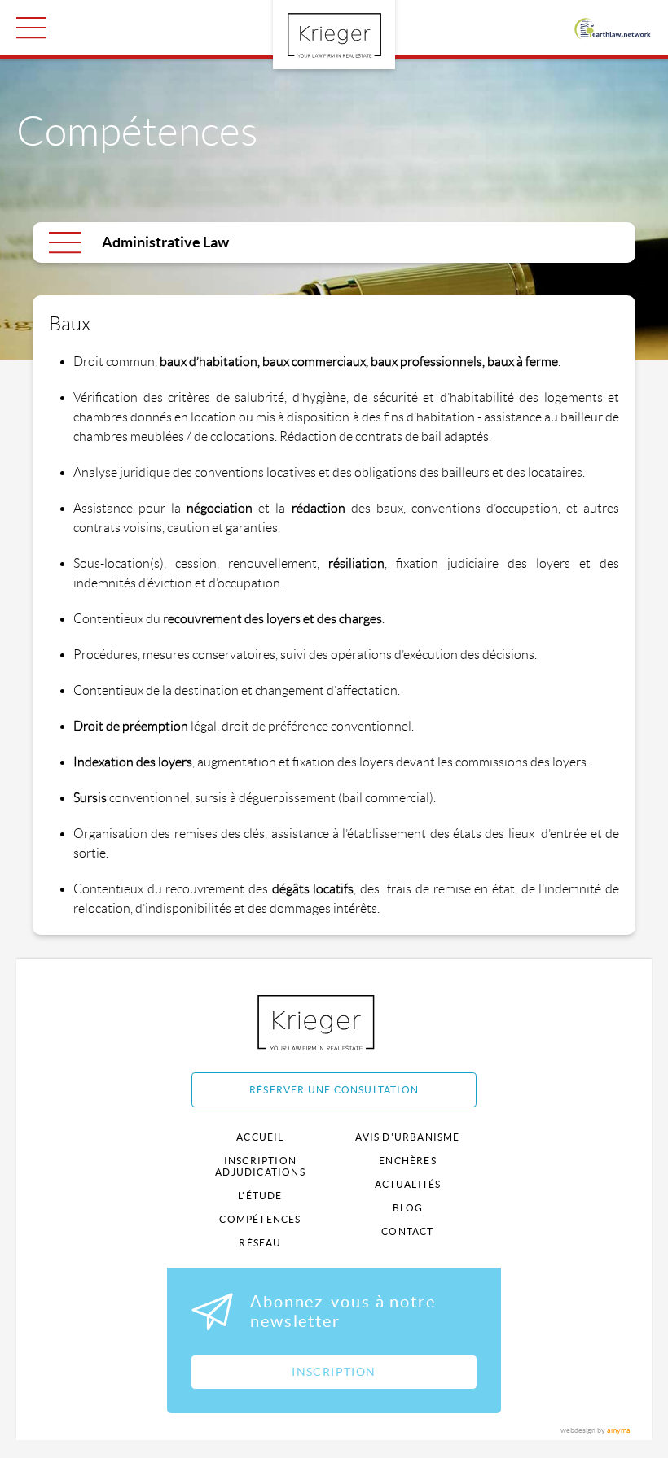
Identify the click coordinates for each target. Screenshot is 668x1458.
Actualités (408, 1184)
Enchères (408, 1160)
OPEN (31, 27)
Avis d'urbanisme (407, 1137)
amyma (619, 1430)
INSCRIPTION (334, 1371)
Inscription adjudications (260, 1166)
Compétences (260, 1219)
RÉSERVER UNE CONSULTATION (334, 1090)
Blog (408, 1208)
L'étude (260, 1195)
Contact (407, 1231)
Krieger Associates (334, 1022)
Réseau (260, 1243)
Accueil (259, 1137)
